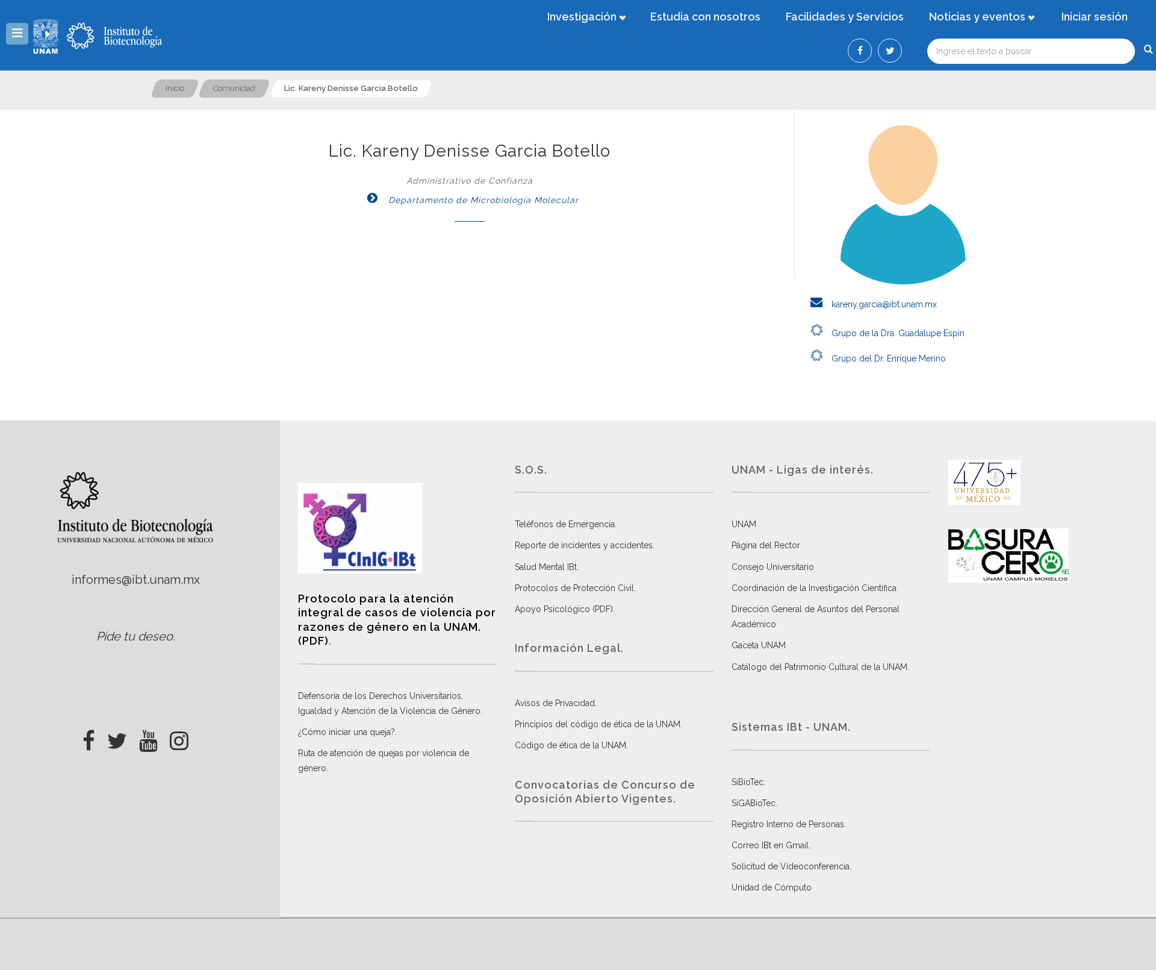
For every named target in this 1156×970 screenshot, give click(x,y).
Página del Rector (766, 545)
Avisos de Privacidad (555, 703)
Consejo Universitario (773, 567)
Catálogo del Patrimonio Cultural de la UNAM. (820, 667)
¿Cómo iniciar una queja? (346, 732)
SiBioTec (747, 782)
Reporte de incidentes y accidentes (584, 545)
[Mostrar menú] (17, 34)
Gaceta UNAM (759, 645)
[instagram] (179, 737)
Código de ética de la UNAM (570, 745)
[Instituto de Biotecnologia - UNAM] (114, 36)
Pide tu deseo (134, 636)
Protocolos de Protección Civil (574, 588)
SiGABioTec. (754, 803)
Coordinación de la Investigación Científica (814, 588)
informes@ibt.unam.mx (136, 579)
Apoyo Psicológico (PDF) (564, 609)
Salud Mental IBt (546, 567)
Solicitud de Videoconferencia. (791, 866)
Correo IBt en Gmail (770, 845)
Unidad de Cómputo (772, 887)
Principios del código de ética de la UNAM (597, 724)
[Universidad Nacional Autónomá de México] (47, 36)
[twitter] (117, 737)
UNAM (744, 524)
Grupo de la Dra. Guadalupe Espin (897, 333)
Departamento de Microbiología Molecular (482, 200)
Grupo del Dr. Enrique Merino (887, 358)
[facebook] (88, 737)
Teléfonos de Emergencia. (566, 524)
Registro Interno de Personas (788, 824)
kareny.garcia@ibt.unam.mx (883, 304)
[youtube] (148, 737)
